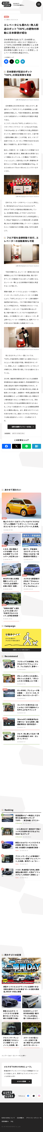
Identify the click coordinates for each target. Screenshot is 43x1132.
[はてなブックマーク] (23, 61)
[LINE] (17, 61)
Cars (9, 1055)
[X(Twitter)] (33, 1096)
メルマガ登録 (21, 1081)
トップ (4, 1055)
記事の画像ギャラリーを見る (21, 427)
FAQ (12, 1121)
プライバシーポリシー (33, 1118)
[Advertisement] (21, 761)
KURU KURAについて (8, 1118)
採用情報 (4, 1121)
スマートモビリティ (18, 433)
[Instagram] (39, 1096)
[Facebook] (6, 61)
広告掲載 (19, 1118)
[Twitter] (11, 61)
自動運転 (7, 433)
